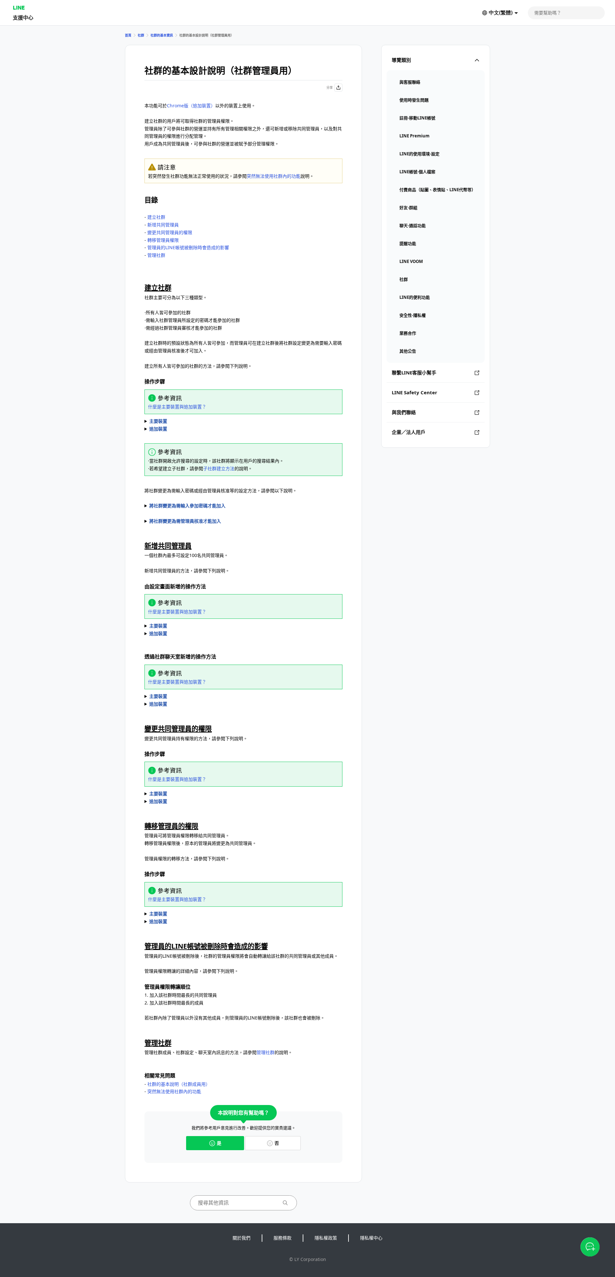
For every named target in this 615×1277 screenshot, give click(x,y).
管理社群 (156, 255)
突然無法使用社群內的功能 (273, 176)
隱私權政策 (326, 1238)
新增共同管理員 (163, 225)
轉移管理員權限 (163, 240)
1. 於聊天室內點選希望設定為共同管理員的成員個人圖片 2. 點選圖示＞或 (200, 696)
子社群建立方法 (218, 468)
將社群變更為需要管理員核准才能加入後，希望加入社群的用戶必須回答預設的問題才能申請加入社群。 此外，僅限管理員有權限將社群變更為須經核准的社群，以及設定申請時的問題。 (243, 521)
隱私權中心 (371, 1238)
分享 (329, 87)
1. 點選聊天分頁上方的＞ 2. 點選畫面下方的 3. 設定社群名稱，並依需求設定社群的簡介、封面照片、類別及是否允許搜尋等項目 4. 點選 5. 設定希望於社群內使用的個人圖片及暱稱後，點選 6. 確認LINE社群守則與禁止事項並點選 (227, 421)
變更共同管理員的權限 (169, 232)
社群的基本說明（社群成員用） (178, 1084)
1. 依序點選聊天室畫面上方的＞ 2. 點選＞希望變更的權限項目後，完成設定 (200, 794)
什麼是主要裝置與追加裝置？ (177, 407)
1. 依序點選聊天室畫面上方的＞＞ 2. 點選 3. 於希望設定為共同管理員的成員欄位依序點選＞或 (221, 626)
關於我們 (241, 1238)
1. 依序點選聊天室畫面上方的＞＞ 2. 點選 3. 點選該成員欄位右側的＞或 (208, 914)
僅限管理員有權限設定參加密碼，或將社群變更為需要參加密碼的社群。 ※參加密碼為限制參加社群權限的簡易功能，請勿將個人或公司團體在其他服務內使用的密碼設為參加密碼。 (242, 506)
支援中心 (23, 17)
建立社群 (156, 217)
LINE (19, 7)
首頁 (128, 35)
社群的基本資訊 (162, 35)
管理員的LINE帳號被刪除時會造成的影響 (188, 247)
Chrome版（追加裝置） (191, 105)
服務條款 (282, 1238)
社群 (141, 35)
